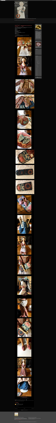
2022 (36, 57)
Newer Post (16, 408)
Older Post (33, 408)
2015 (36, 70)
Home (24, 408)
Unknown (17, 403)
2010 (36, 74)
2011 (36, 73)
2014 (36, 71)
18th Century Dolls (21, 400)
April (37, 65)
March (37, 66)
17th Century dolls (17, 400)
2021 (36, 58)
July (37, 64)
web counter (38, 77)
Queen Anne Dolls (28, 400)
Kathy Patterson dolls (25, 400)
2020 (36, 59)
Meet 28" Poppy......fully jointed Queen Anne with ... (38, 63)
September (38, 61)
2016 (36, 69)
